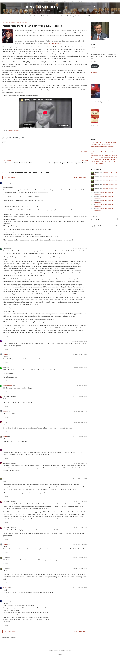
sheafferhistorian (7, 385)
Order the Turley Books (76, 1)
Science (80, 16)
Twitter (94, 7)
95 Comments (84, 151)
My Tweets (94, 72)
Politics (61, 16)
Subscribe (94, 66)
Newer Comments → (80, 177)
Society (25, 22)
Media (66, 16)
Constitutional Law (32, 16)
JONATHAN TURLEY (41, 6)
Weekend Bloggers (54, 1)
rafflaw (5, 354)
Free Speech (73, 16)
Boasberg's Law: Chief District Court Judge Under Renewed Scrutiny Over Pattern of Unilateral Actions (102, 148)
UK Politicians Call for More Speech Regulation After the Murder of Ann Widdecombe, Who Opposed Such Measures (104, 161)
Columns (90, 16)
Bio (68, 1)
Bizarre (49, 16)
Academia (55, 16)
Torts (85, 16)
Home (39, 1)
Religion (19, 22)
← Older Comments (10, 177)
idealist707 (6, 183)
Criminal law (42, 16)
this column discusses (54, 43)
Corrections (63, 1)
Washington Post (13, 130)
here (97, 125)
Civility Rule (45, 1)
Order (92, 100)
